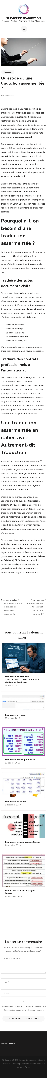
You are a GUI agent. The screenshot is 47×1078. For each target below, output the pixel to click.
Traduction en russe (15, 715)
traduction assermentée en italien (18, 508)
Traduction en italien (15, 801)
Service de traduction (23, 18)
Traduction (8, 72)
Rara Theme (30, 1063)
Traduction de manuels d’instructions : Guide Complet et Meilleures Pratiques (22, 679)
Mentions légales (8, 1043)
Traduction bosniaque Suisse (20, 759)
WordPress (25, 1067)
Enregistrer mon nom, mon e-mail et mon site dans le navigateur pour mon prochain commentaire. (24, 1008)
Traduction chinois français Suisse (22, 842)
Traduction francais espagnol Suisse (20, 892)
